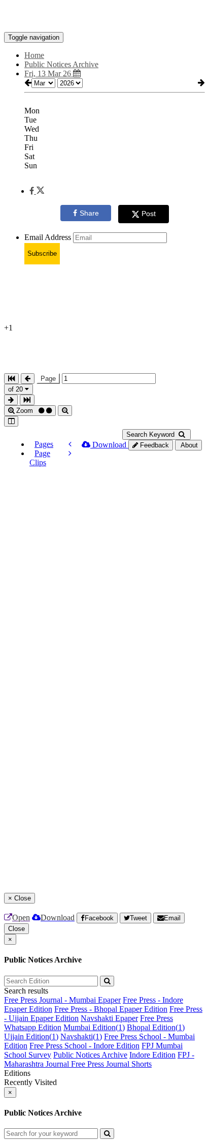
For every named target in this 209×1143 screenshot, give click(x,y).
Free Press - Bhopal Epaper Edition (110, 1009)
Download (109, 444)
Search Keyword (151, 434)
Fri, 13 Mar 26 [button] (48, 73)
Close (16, 929)
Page (48, 378)
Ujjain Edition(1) (31, 1036)
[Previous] (70, 444)
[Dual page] (11, 421)
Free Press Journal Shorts (111, 1064)
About (188, 445)
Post (149, 213)
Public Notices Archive (90, 1054)
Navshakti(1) (81, 1036)
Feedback (153, 445)
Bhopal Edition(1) (156, 1027)
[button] (36, 191)
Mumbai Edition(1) (94, 1027)
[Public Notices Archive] (104, 16)
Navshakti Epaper (109, 1018)
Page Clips (39, 458)
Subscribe (42, 253)
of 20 (16, 389)
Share (89, 213)
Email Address (47, 237)
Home (34, 55)
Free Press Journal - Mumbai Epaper (62, 1000)
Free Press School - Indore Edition (84, 1045)
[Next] (70, 453)
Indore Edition (152, 1054)
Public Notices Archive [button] (61, 64)
